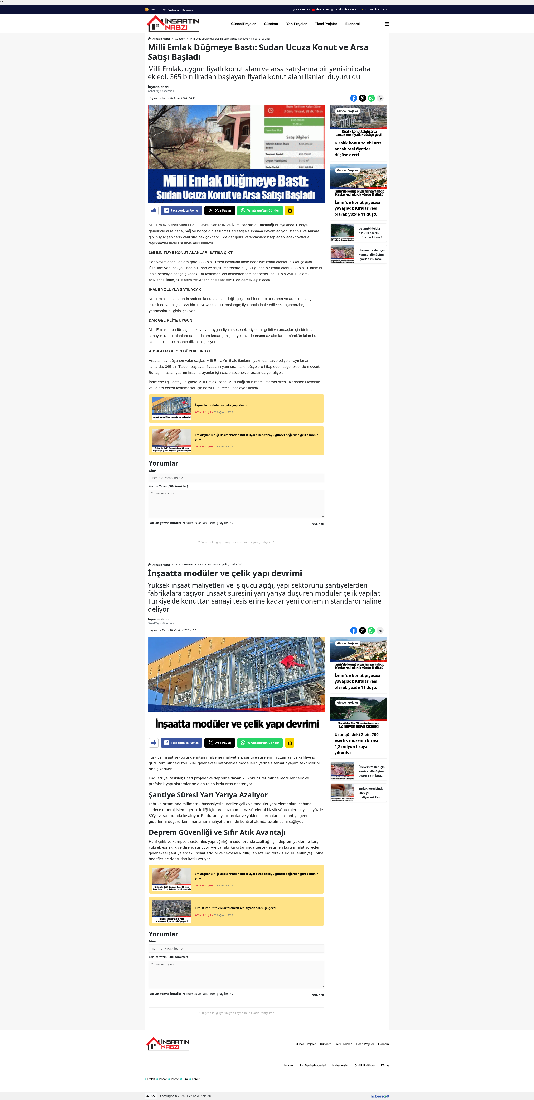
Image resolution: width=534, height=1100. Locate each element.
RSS (152, 1096)
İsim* (153, 470)
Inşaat (161, 1079)
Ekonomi (383, 1044)
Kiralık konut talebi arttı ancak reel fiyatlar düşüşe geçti (359, 149)
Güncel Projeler (184, 564)
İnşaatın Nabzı (160, 38)
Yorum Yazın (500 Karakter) (168, 486)
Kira (184, 1079)
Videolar (173, 10)
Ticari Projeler (365, 1044)
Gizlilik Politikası (365, 1065)
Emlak (150, 1079)
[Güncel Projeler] (359, 120)
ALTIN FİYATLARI (376, 9)
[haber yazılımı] (380, 1096)
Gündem (180, 38)
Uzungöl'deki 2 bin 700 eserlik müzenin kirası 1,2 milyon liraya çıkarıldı (372, 233)
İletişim (288, 1065)
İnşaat (173, 1079)
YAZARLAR (303, 9)
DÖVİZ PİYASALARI (346, 9)
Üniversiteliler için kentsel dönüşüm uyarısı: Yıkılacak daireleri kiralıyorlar (372, 254)
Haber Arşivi (340, 1065)
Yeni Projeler (343, 1044)
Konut (194, 1079)
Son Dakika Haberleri (312, 1065)
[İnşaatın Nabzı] (167, 1043)
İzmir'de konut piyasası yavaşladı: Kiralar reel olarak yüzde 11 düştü (357, 208)
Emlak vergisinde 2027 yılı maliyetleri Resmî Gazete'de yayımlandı (371, 793)
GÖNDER (318, 524)
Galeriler (187, 10)
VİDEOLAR (322, 9)
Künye (385, 1065)
